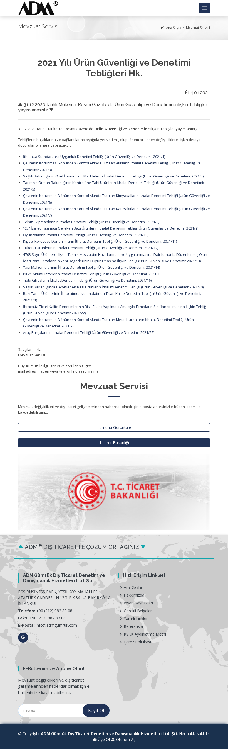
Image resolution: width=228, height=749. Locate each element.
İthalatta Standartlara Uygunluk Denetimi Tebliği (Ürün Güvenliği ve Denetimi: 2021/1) (94, 156)
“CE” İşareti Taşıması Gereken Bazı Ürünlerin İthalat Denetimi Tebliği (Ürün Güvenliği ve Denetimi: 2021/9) (110, 228)
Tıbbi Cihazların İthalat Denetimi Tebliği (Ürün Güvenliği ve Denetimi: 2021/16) (87, 280)
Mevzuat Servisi (198, 27)
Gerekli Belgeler (138, 611)
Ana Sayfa (172, 27)
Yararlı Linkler (136, 619)
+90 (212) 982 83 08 (54, 610)
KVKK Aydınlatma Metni (145, 634)
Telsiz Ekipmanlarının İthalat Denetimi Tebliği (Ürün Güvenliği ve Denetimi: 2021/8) (91, 221)
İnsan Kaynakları (138, 603)
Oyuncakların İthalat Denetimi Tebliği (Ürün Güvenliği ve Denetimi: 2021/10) (85, 234)
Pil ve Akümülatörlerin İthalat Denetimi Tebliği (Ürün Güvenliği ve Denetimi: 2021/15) (92, 273)
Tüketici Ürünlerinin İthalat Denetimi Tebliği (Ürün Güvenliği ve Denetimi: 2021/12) (90, 247)
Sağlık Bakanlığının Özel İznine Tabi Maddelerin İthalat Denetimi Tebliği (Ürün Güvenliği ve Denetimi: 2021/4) (113, 176)
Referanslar (134, 626)
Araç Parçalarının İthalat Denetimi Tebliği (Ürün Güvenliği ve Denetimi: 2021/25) (88, 332)
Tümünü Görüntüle (114, 427)
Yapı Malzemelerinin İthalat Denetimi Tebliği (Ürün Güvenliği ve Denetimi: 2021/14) (91, 267)
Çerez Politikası (137, 642)
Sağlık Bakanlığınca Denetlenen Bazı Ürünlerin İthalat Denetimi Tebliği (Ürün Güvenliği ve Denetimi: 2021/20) (113, 287)
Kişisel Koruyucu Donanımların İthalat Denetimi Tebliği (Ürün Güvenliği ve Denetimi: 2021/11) (100, 241)
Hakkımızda (134, 595)
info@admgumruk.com (56, 625)
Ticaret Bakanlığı (114, 442)
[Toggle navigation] (204, 8)
